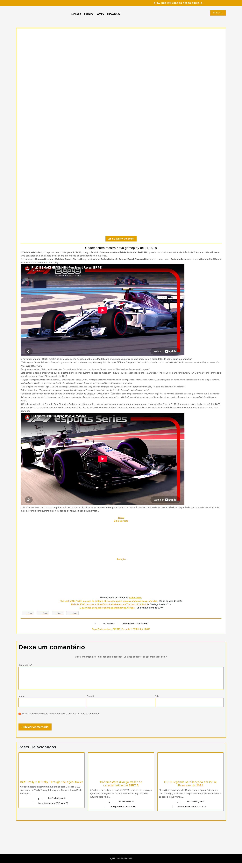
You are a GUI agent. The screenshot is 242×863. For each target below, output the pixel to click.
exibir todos (135, 597)
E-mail (90, 696)
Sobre (121, 517)
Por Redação (109, 623)
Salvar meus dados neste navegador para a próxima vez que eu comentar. (60, 713)
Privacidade (113, 14)
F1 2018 (116, 629)
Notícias (88, 14)
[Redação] (121, 540)
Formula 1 (126, 629)
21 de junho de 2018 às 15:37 (135, 623)
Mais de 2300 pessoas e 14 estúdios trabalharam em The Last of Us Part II (109, 604)
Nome (21, 696)
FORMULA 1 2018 (141, 629)
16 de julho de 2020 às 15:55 (122, 806)
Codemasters (104, 629)
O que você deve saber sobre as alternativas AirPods (107, 607)
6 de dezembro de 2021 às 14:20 (191, 806)
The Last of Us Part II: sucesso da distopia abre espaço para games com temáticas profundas (108, 601)
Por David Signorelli (56, 798)
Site (157, 696)
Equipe (100, 14)
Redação (121, 559)
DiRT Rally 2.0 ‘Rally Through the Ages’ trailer (51, 782)
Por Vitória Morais (126, 801)
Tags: (94, 629)
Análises (76, 14)
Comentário (25, 665)
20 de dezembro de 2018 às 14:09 (53, 803)
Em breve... (218, 13)
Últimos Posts (121, 521)
